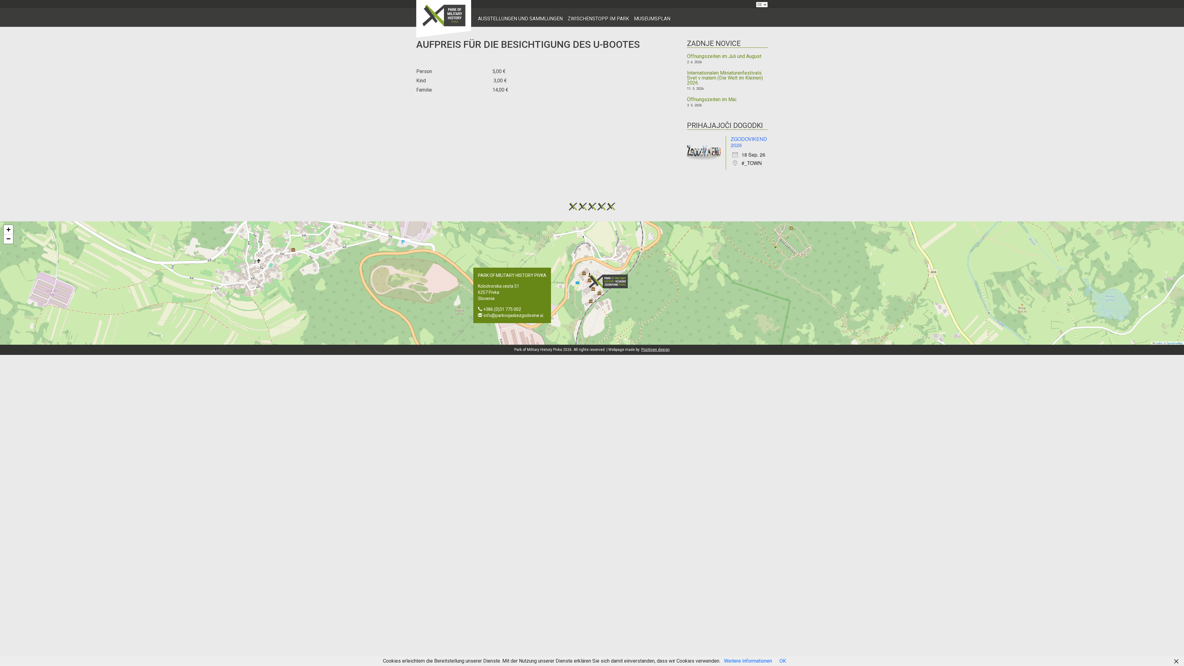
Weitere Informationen (748, 661)
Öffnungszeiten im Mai (711, 99)
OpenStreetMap (1174, 343)
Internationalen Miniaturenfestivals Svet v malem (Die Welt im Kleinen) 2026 (725, 78)
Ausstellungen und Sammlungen (520, 19)
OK (782, 661)
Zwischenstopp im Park (598, 19)
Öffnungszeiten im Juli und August (724, 56)
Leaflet (1158, 343)
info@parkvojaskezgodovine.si (513, 315)
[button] (610, 281)
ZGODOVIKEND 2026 (749, 142)
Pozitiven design (655, 349)
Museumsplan (652, 19)
